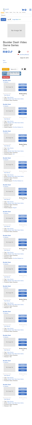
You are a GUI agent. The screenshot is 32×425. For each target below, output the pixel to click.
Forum (14, 12)
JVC (8, 149)
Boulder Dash (7, 80)
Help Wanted (7, 95)
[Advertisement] (16, 3)
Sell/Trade (22, 84)
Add (9, 19)
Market (11, 12)
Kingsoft (15, 207)
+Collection (23, 87)
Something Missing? (24, 54)
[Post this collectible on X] (6, 51)
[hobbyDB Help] (25, 9)
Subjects (7, 12)
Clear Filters (6, 77)
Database (2, 12)
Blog (17, 12)
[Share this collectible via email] (9, 51)
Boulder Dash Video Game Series (16, 99)
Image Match (16, 19)
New (3, 19)
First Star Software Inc (18, 127)
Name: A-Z (14, 69)
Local (20, 12)
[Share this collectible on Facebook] (4, 51)
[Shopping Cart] (23, 9)
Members (24, 12)
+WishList (22, 90)
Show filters (5, 69)
